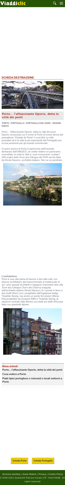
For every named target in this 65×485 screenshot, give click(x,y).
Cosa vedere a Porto (14, 374)
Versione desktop (11, 474)
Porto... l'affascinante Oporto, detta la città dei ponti (32, 369)
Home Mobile (29, 474)
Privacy (42, 474)
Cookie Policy (55, 474)
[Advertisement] (32, 41)
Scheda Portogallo (43, 460)
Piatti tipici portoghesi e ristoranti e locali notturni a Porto (32, 380)
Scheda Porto (19, 460)
